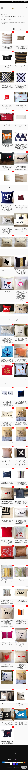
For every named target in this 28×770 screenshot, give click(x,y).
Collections (5, 14)
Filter (5, 29)
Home (2, 14)
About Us (14, 753)
